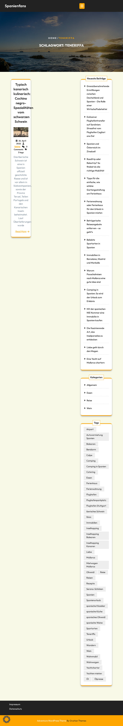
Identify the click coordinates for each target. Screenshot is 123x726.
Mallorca (90, 557)
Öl (87, 679)
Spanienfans (15, 5)
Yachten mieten (94, 673)
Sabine (17, 146)
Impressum (14, 704)
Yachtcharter (93, 667)
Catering (90, 472)
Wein (89, 408)
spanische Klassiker (95, 605)
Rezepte (90, 583)
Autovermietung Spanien (94, 437)
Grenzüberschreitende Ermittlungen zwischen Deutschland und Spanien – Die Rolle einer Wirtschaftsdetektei (98, 98)
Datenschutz (15, 708)
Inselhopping (92, 528)
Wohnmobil (92, 656)
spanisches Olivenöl (95, 617)
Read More (20, 231)
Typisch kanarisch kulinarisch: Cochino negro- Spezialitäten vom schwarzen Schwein (23, 103)
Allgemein (92, 385)
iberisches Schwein (95, 511)
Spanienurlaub (93, 600)
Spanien (90, 594)
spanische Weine (94, 622)
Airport (90, 429)
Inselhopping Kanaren (92, 545)
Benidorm (91, 449)
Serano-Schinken (94, 589)
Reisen (89, 577)
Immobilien (91, 522)
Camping (91, 460)
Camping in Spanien (96, 466)
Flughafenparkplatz (96, 500)
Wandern (91, 645)
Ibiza (88, 517)
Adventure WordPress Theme (61, 720)
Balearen (90, 443)
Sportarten (92, 628)
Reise (89, 400)
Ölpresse (98, 679)
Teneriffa (90, 634)
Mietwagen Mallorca (92, 565)
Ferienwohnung (94, 489)
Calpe (89, 455)
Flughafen (91, 494)
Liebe (89, 551)
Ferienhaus (91, 483)
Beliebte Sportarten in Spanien (93, 243)
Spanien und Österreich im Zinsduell (93, 147)
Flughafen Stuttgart (96, 505)
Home (52, 38)
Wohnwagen (92, 662)
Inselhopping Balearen (92, 535)
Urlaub (89, 639)
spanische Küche (94, 611)
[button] (6, 719)
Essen (89, 392)
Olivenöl (90, 572)
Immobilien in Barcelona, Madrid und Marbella (96, 259)
